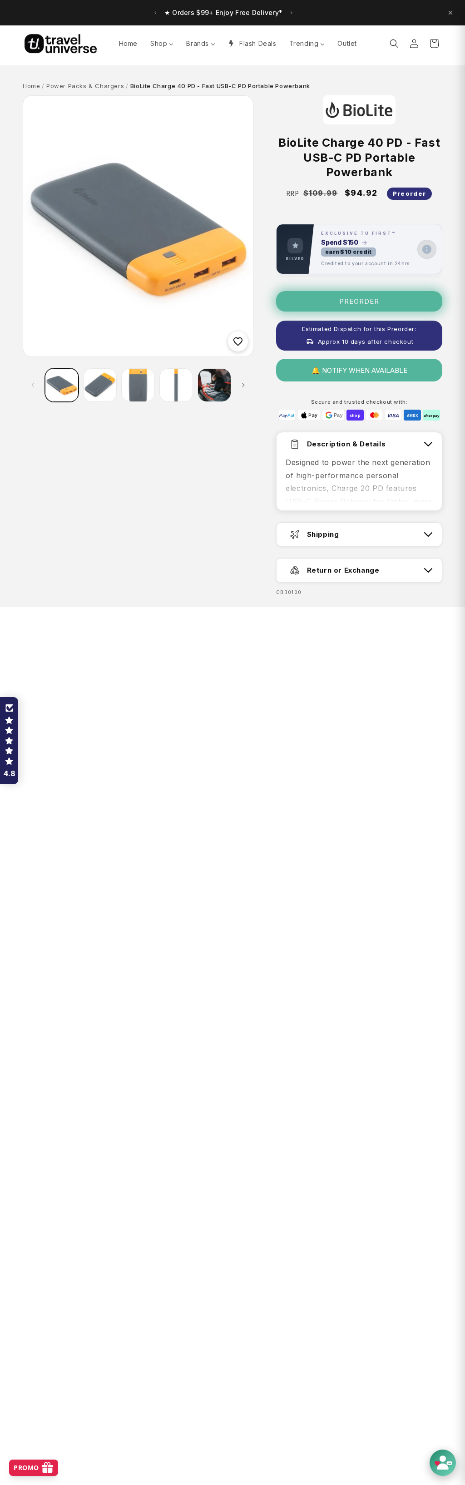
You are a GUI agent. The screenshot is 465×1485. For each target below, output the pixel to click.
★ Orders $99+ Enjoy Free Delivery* (223, 12)
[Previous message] (155, 12)
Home (31, 85)
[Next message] (291, 12)
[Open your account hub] (443, 1463)
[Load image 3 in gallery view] (138, 385)
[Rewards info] (426, 249)
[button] (394, 44)
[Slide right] (243, 385)
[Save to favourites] (238, 341)
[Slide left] (33, 385)
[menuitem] (128, 43)
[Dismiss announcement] (450, 12)
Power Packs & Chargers (85, 85)
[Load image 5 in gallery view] (214, 385)
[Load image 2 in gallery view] (100, 385)
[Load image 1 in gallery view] (62, 385)
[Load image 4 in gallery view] (176, 385)
